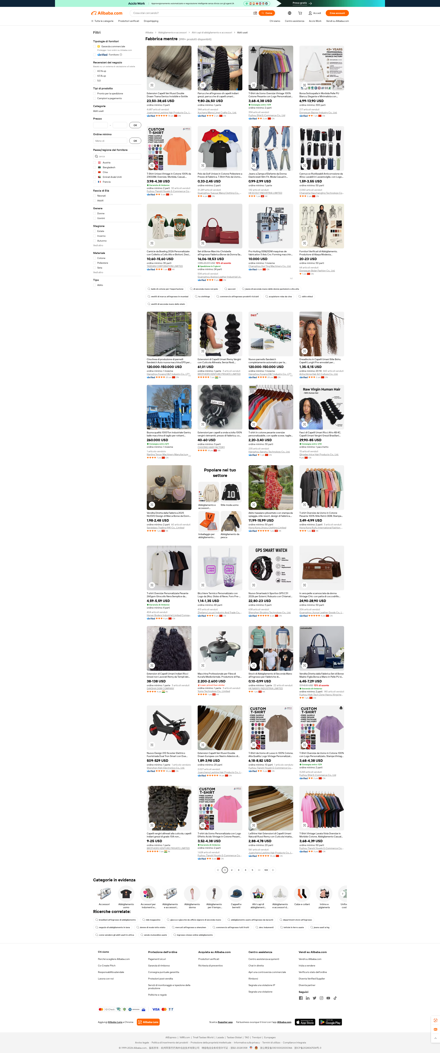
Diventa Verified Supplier (312, 978)
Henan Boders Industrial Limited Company (169, 615)
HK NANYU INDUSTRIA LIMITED (266, 688)
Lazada (220, 1037)
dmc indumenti (266, 927)
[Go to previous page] (218, 870)
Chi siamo (103, 951)
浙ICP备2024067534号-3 (307, 1047)
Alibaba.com (284, 1022)
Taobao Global (234, 1037)
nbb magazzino (153, 920)
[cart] (300, 13)
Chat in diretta (256, 965)
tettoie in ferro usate (294, 927)
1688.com (184, 1037)
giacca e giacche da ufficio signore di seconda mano (195, 920)
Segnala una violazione (260, 991)
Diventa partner (307, 985)
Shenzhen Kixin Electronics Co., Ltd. (166, 767)
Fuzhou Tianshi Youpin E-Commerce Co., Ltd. (169, 191)
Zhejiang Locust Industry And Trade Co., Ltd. (220, 612)
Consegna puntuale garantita (163, 972)
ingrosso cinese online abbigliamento (195, 935)
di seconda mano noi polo (205, 289)
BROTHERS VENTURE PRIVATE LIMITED (219, 374)
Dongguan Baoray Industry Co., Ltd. (318, 112)
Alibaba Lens (115, 1022)
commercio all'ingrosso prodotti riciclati (239, 296)
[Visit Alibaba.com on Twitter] (314, 998)
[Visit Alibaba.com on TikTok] (335, 998)
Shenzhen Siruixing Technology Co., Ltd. (270, 612)
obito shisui (307, 296)
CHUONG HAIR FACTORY (211, 447)
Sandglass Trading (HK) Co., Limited (165, 527)
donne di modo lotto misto (152, 927)
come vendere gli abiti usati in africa (116, 935)
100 (266, 870)
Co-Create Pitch (107, 965)
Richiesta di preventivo (210, 965)
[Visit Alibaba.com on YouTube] (328, 998)
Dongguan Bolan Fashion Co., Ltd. (317, 270)
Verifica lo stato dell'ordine (313, 972)
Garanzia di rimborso (159, 965)
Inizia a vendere (307, 965)
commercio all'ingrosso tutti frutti (232, 927)
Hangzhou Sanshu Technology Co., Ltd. (269, 451)
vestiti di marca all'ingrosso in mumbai (169, 296)
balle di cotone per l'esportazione (167, 289)
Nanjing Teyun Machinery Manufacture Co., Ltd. (169, 454)
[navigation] (117, 451)
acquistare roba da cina (280, 296)
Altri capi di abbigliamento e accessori (212, 32)
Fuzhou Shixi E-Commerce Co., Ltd (267, 115)
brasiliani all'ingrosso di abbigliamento (117, 920)
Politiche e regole (157, 994)
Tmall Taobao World (203, 1037)
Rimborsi (253, 978)
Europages (270, 1037)
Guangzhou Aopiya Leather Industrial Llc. (219, 276)
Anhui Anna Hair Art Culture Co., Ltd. (318, 374)
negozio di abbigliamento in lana (114, 927)
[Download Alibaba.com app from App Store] (305, 1022)
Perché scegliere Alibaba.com (114, 959)
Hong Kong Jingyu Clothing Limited (267, 527)
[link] (435, 1020)
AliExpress (171, 1037)
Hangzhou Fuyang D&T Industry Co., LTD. (168, 374)
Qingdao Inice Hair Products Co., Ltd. (319, 454)
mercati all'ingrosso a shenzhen (190, 927)
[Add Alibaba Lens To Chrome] (148, 1022)
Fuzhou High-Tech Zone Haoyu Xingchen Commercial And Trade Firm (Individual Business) (321, 694)
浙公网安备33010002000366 (276, 1047)
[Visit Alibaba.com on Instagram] (321, 998)
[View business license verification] (251, 1048)
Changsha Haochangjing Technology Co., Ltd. (321, 193)
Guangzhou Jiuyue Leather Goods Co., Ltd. (321, 612)
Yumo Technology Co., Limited (214, 691)
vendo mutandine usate (155, 935)
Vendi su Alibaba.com (310, 959)
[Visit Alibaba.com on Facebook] (301, 998)
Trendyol (256, 1037)
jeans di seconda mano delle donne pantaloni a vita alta (272, 289)
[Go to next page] (273, 870)
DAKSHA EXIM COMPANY (160, 688)
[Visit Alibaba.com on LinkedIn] (308, 998)
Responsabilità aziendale (111, 972)
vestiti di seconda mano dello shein (168, 304)
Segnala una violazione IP (262, 985)
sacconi (231, 289)
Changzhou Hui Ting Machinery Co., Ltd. (270, 266)
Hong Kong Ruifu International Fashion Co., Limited (321, 527)
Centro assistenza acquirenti (264, 959)
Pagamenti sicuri (157, 959)
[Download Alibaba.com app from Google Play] (330, 1022)
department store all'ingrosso (297, 920)
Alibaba (149, 32)
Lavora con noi (106, 978)
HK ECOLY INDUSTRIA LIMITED (265, 193)
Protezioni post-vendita (160, 978)
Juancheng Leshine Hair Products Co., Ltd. (169, 112)
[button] (255, 13)
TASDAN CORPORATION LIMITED (165, 266)
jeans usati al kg (321, 927)
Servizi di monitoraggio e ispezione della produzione (169, 987)
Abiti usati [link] (242, 32)
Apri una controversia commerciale (267, 972)
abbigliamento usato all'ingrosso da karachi (252, 920)
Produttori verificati (208, 959)
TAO (247, 1037)
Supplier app (225, 1022)
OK (135, 125)
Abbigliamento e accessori (172, 32)
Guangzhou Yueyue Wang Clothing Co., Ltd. (220, 193)
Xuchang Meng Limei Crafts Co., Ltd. (217, 112)
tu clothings (204, 296)
